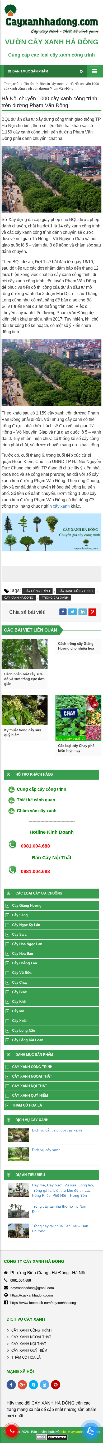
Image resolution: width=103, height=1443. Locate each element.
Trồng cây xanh (55, 597)
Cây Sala (19, 934)
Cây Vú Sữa (21, 973)
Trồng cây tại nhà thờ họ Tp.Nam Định (59, 1209)
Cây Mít (18, 1011)
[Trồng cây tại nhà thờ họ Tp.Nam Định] (18, 1211)
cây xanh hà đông (18, 597)
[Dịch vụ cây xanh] (18, 1154)
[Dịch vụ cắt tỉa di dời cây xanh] (18, 1135)
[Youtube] (44, 1384)
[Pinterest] (55, 1384)
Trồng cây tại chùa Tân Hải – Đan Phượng (60, 1228)
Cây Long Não (23, 1030)
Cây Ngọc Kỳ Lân (26, 925)
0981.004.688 (20, 1280)
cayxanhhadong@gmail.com (32, 1288)
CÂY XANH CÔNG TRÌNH (32, 1067)
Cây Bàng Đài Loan (27, 1040)
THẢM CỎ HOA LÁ (27, 1105)
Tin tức (29, 84)
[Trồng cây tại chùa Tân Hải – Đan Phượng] (18, 1231)
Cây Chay (19, 982)
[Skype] (33, 1384)
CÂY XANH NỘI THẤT (29, 1086)
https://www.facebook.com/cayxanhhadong (43, 1303)
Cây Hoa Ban (22, 954)
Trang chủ (11, 84)
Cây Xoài (19, 1021)
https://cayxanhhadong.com (31, 1295)
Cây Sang (20, 915)
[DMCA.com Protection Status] (52, 1437)
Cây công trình (37, 591)
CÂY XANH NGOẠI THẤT (32, 1076)
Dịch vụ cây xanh (46, 1150)
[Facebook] (11, 1384)
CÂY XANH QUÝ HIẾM (30, 1096)
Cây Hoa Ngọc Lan (27, 944)
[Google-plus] (22, 1384)
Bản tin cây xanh (52, 84)
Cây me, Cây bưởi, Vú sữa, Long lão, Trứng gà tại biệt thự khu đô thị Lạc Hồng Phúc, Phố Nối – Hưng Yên (63, 1190)
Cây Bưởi (19, 992)
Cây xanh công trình (76, 591)
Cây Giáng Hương (26, 906)
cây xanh (61, 506)
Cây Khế (19, 1002)
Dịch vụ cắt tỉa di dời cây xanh (57, 1130)
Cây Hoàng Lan (24, 963)
